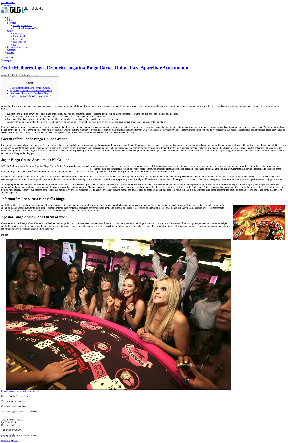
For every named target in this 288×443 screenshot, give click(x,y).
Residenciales (19, 41)
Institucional (19, 36)
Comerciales (19, 39)
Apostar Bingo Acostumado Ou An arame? (30, 96)
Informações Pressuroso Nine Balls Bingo (29, 93)
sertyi (39, 75)
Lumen (10, 52)
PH (14, 44)
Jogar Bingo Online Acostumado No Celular (31, 90)
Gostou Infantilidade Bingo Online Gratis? (30, 88)
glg (8, 17)
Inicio (10, 20)
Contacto (11, 50)
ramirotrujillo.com (9, 440)
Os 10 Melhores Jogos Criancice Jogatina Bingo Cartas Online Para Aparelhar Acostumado (94, 67)
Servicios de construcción (25, 28)
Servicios (11, 22)
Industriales (18, 33)
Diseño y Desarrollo (22, 25)
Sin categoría (22, 396)
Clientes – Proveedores (18, 47)
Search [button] (34, 412)
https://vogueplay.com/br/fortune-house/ (20, 391)
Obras (10, 31)
